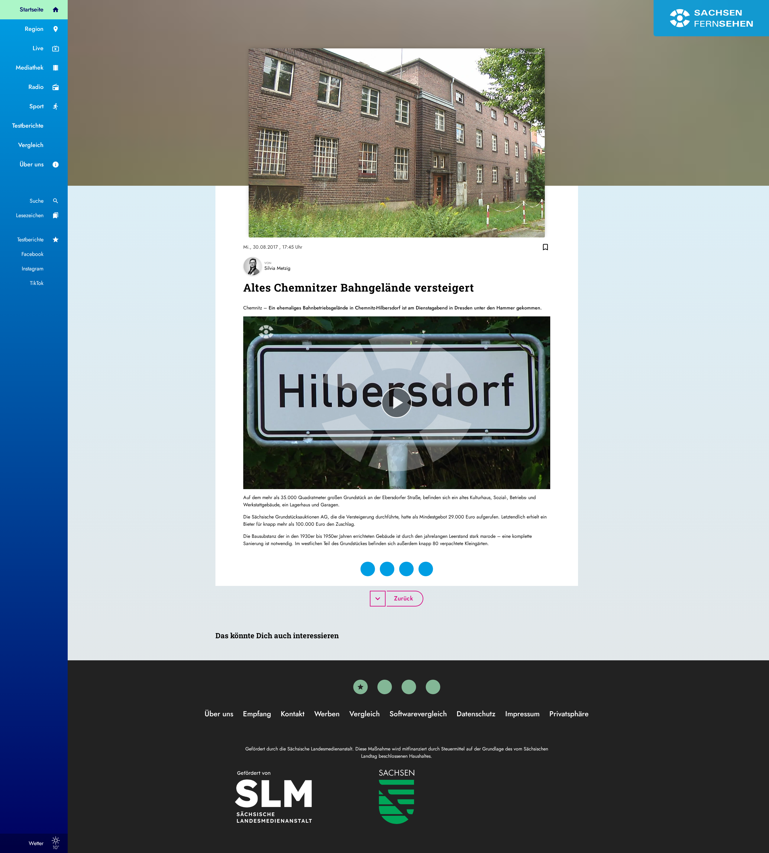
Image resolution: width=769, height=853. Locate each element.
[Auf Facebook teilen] (367, 569)
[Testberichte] (360, 687)
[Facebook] (384, 687)
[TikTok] (433, 687)
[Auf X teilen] (387, 569)
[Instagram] (409, 687)
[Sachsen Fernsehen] (711, 18)
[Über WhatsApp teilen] (406, 569)
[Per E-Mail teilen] (425, 569)
